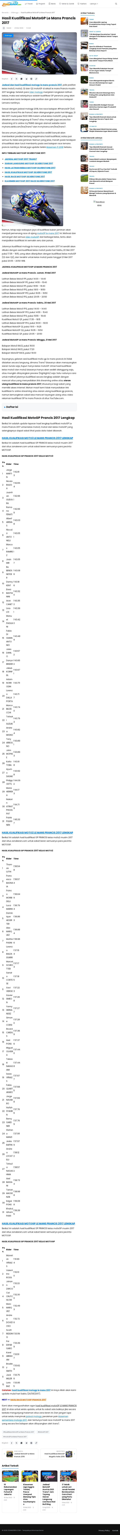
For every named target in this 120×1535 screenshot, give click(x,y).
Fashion (92, 66)
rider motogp (36, 92)
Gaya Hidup (93, 56)
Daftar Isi (12, 407)
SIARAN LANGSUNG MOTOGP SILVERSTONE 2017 (29, 163)
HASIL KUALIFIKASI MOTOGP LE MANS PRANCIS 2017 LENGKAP (38, 1223)
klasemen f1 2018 (55, 147)
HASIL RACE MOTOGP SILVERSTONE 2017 (25, 176)
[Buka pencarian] (116, 4)
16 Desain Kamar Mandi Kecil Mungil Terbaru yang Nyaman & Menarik (102, 193)
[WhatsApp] (21, 79)
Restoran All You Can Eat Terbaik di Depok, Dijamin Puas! (103, 170)
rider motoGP (32, 237)
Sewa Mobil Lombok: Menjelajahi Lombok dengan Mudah (102, 160)
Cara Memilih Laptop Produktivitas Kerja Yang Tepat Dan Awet (102, 24)
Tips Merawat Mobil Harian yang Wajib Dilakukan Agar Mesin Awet (103, 130)
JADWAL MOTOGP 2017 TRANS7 (21, 159)
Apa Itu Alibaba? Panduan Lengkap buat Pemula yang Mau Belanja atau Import (103, 48)
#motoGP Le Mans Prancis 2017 (15, 1437)
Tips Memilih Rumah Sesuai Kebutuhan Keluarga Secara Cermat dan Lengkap (101, 149)
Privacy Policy (104, 1530)
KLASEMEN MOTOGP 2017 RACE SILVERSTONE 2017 (30, 181)
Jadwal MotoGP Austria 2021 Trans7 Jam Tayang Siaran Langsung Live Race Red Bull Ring (49, 1494)
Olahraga (14, 12)
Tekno (91, 19)
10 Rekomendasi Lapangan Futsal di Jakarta (10, 1489)
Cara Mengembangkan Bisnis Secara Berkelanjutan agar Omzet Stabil (101, 82)
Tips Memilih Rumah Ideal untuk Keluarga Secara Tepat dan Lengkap (102, 119)
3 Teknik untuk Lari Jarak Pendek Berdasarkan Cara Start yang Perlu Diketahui (68, 1492)
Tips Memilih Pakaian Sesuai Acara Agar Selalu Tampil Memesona (101, 70)
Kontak (115, 1530)
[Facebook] (12, 79)
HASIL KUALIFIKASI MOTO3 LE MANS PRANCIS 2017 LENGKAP (37, 438)
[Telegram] (26, 79)
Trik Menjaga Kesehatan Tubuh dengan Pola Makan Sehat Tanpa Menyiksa (103, 36)
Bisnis (91, 44)
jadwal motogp (34, 1416)
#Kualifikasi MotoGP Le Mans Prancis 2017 (18, 1432)
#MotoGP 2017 (43, 1432)
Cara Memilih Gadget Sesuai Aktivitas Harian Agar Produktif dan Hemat (102, 107)
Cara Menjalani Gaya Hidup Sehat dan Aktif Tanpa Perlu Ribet (103, 59)
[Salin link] (36, 79)
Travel (91, 90)
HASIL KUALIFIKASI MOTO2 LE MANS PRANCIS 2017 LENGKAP (37, 832)
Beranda (5, 12)
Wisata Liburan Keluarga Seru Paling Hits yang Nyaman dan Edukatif (102, 95)
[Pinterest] (31, 79)
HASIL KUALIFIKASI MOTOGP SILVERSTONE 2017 (28, 172)
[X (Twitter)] (17, 79)
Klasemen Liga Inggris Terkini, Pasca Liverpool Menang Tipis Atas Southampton (29, 1494)
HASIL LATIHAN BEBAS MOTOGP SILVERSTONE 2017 (30, 167)
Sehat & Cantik (95, 31)
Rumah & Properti (96, 114)
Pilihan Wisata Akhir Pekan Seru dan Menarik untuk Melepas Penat (102, 181)
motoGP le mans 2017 (48, 233)
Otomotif (93, 126)
